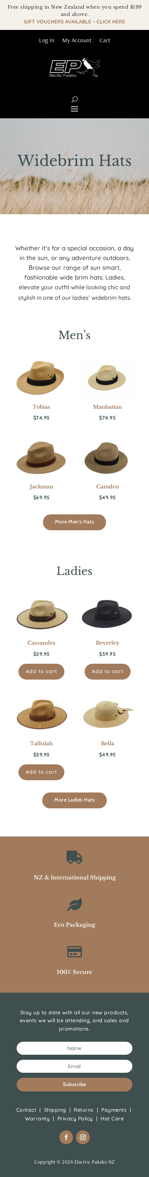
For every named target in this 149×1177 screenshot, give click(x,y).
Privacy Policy (75, 1118)
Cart (104, 40)
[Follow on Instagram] (83, 1137)
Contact (26, 1110)
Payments (114, 1110)
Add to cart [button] (41, 671)
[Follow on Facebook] (66, 1137)
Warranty (37, 1118)
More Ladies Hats (74, 799)
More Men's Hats (74, 521)
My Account (76, 40)
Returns (84, 1110)
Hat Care (112, 1118)
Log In (46, 40)
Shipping (55, 1110)
